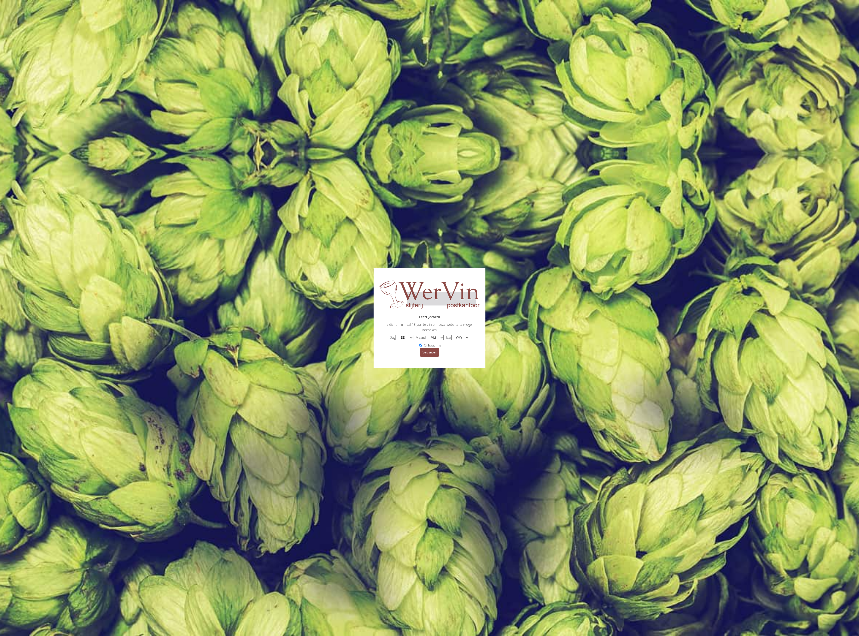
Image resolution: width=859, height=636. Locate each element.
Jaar (448, 337)
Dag (392, 337)
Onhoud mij (432, 345)
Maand (421, 337)
